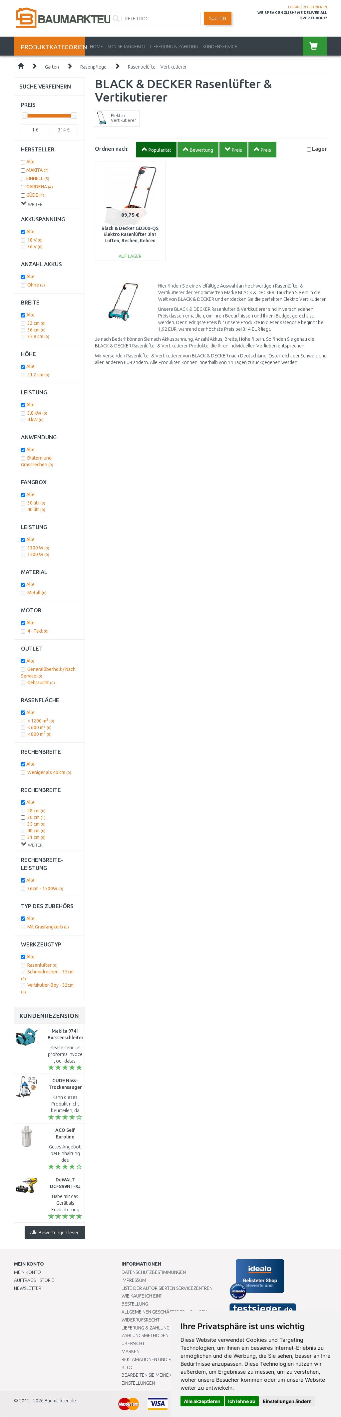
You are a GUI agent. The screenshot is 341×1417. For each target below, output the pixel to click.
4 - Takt (38, 631)
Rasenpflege (93, 67)
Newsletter (27, 1288)
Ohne (36, 285)
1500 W (38, 554)
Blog (128, 1367)
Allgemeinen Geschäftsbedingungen (164, 1312)
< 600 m (39, 727)
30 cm (36, 817)
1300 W (38, 547)
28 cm (36, 810)
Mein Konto (27, 1272)
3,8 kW (37, 413)
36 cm (36, 329)
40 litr (36, 509)
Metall (37, 592)
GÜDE (35, 195)
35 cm (36, 824)
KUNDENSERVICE (219, 46)
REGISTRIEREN (315, 7)
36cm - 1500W (45, 888)
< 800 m (39, 734)
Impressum (134, 1280)
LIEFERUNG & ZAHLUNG (174, 46)
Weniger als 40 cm (49, 772)
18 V (35, 240)
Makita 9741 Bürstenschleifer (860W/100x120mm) (69, 1037)
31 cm (36, 837)
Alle (30, 161)
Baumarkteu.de (60, 1400)
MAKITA (37, 170)
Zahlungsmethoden (145, 1335)
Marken (131, 1351)
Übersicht (133, 1343)
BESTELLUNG (135, 1304)
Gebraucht (41, 682)
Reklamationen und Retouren (156, 1359)
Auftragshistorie (34, 1280)
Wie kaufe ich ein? (142, 1296)
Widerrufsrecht (141, 1319)
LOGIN (294, 7)
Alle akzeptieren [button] (202, 1401)
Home (96, 46)
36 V (35, 246)
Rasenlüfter (42, 965)
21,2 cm (38, 374)
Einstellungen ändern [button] (287, 1401)
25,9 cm (38, 336)
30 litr (36, 503)
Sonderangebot (127, 46)
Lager (319, 148)
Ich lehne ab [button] (241, 1401)
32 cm (36, 323)
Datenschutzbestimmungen (154, 1272)
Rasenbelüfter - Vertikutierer (157, 67)
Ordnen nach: (112, 148)
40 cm (36, 830)
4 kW (35, 419)
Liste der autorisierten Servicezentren (167, 1288)
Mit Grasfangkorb (48, 926)
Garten (52, 67)
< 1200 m (40, 720)
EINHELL (37, 178)
